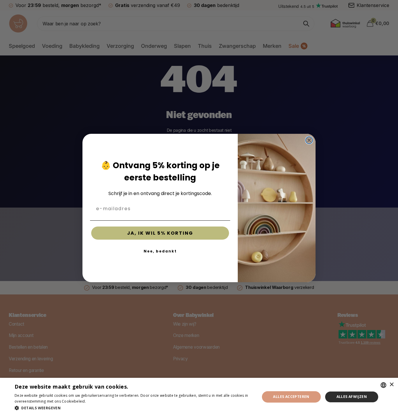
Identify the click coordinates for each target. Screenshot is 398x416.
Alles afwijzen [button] (352, 396)
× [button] (391, 384)
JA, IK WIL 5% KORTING (160, 233)
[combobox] (383, 385)
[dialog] (199, 397)
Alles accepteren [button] (291, 396)
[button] (133, 408)
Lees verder (97, 401)
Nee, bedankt (160, 251)
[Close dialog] (309, 140)
